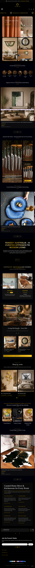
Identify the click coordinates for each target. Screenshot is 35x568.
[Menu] (2, 9)
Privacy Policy (7, 565)
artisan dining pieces (22, 490)
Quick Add (27, 180)
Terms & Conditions (12, 565)
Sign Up (31, 544)
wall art (16, 490)
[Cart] (33, 9)
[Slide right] (20, 132)
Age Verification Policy (19, 565)
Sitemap (28, 565)
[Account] (31, 9)
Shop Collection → (7, 503)
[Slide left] (15, 132)
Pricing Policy (24, 565)
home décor (13, 490)
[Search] (29, 9)
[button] (1, 285)
